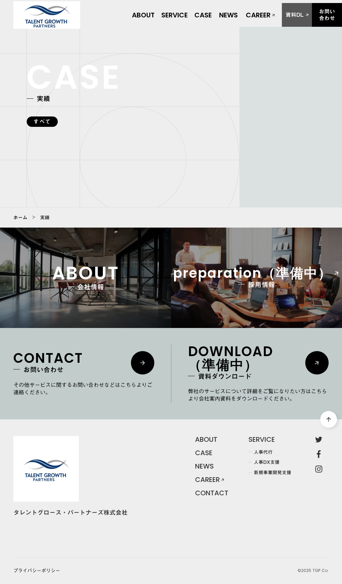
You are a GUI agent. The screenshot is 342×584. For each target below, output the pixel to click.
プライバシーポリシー (36, 571)
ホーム (20, 217)
